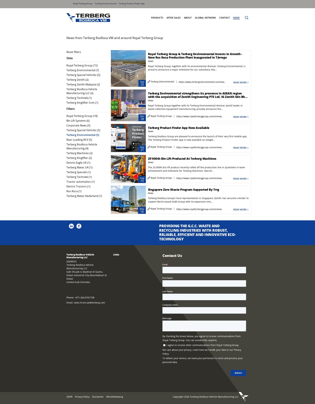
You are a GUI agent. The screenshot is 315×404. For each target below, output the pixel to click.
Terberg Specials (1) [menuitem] (78, 172)
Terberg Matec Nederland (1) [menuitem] (84, 196)
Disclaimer (98, 396)
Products (157, 17)
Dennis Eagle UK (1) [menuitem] (78, 162)
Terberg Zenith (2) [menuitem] (77, 79)
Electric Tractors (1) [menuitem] (78, 186)
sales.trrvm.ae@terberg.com (89, 302)
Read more (240, 82)
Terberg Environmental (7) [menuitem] (82, 70)
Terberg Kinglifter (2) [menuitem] (79, 158)
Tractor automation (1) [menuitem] (80, 181)
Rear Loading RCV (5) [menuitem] (79, 139)
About (188, 17)
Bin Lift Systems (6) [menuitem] (78, 120)
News (236, 17)
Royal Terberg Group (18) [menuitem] (82, 116)
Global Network (205, 17)
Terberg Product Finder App (132, 3)
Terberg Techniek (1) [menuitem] (79, 98)
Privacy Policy (82, 396)
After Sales (174, 17)
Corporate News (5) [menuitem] (78, 125)
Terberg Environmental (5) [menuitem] (82, 135)
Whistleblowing (114, 396)
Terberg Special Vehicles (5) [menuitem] (83, 75)
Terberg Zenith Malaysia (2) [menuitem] (83, 84)
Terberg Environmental (105, 3)
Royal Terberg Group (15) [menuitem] (82, 65)
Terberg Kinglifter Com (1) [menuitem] (82, 102)
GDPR (69, 396)
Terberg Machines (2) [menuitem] (79, 153)
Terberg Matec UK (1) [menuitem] (79, 167)
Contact (224, 17)
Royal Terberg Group (82, 3)
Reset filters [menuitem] (73, 52)
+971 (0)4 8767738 (84, 297)
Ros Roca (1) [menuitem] (74, 191)
